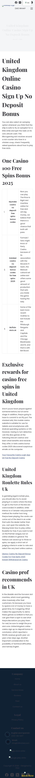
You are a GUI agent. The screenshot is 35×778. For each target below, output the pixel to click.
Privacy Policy (17, 720)
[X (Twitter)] (17, 775)
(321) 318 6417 (20, 8)
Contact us (17, 706)
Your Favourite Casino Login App (16, 455)
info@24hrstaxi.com (20, 743)
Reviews (17, 695)
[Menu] (31, 8)
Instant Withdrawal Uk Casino (15, 559)
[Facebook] (16, 2)
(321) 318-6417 (17, 736)
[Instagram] (20, 2)
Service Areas (17, 690)
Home (17, 679)
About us (17, 684)
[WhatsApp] (31, 2)
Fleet (17, 701)
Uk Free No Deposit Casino (13, 458)
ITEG (17, 768)
